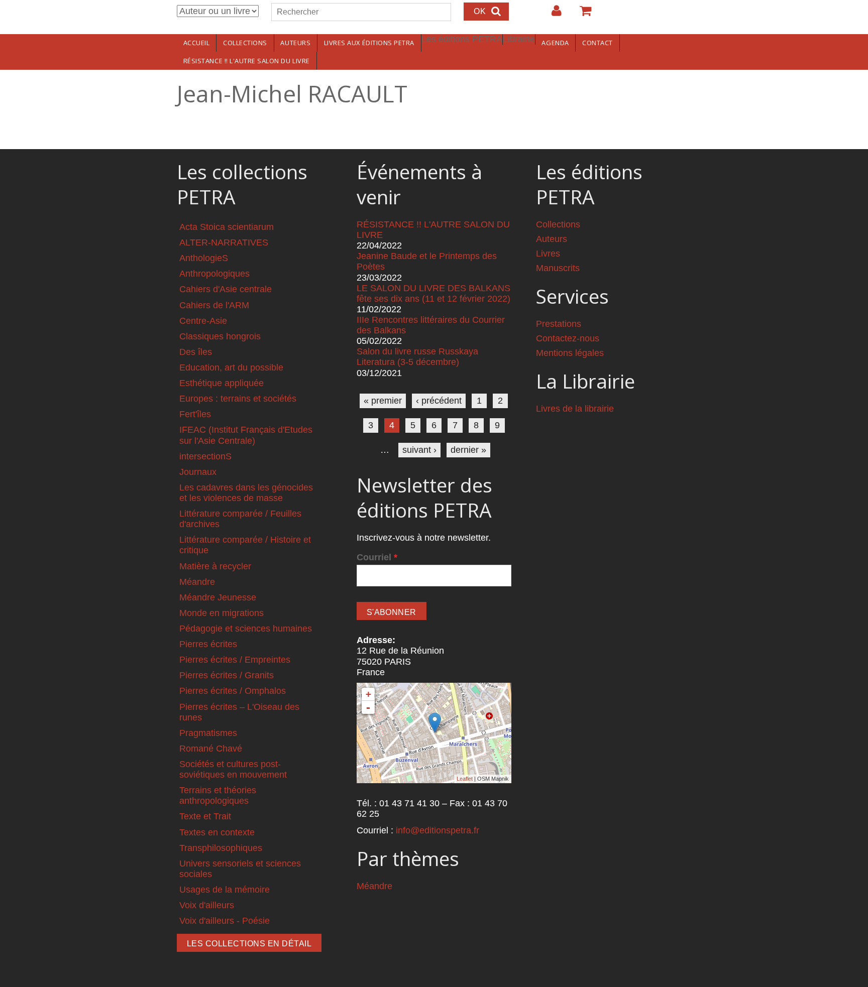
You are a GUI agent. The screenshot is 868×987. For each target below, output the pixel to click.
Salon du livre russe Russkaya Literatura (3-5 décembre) (417, 356)
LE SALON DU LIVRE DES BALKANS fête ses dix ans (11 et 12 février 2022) (433, 293)
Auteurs (295, 42)
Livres (548, 254)
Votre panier (581, 15)
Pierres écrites (208, 644)
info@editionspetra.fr (437, 830)
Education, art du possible (231, 367)
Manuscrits (558, 268)
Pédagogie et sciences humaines (245, 629)
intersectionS (205, 456)
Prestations (558, 324)
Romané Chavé (210, 749)
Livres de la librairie (575, 409)
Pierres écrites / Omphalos (232, 691)
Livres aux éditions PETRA (369, 42)
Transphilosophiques (220, 848)
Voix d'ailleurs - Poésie (224, 921)
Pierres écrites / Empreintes (234, 660)
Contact (597, 42)
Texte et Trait (205, 816)
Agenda (555, 42)
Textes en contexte (217, 832)
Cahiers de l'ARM (214, 305)
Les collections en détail (249, 943)
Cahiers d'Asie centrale (225, 289)
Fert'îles (195, 414)
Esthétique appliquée (221, 383)
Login (551, 15)
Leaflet (465, 779)
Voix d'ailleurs (206, 905)
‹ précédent (439, 401)
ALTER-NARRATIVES (223, 242)
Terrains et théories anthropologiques (217, 795)
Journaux (197, 472)
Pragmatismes (208, 733)
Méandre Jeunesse (217, 597)
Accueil (196, 42)
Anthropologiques (214, 274)
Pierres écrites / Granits (226, 675)
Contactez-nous (567, 338)
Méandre (197, 582)
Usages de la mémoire (224, 890)
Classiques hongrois (220, 336)
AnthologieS (203, 258)
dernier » (468, 450)
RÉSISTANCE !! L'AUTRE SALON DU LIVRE (246, 60)
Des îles (195, 352)
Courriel (377, 557)
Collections (245, 42)
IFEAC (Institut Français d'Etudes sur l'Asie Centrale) (245, 435)
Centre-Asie (203, 321)
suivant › (419, 450)
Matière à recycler (215, 566)
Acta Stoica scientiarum (226, 227)
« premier (383, 401)
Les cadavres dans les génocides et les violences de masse (246, 492)
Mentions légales (570, 353)
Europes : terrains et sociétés (237, 399)
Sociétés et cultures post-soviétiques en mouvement (233, 769)
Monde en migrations (221, 613)
